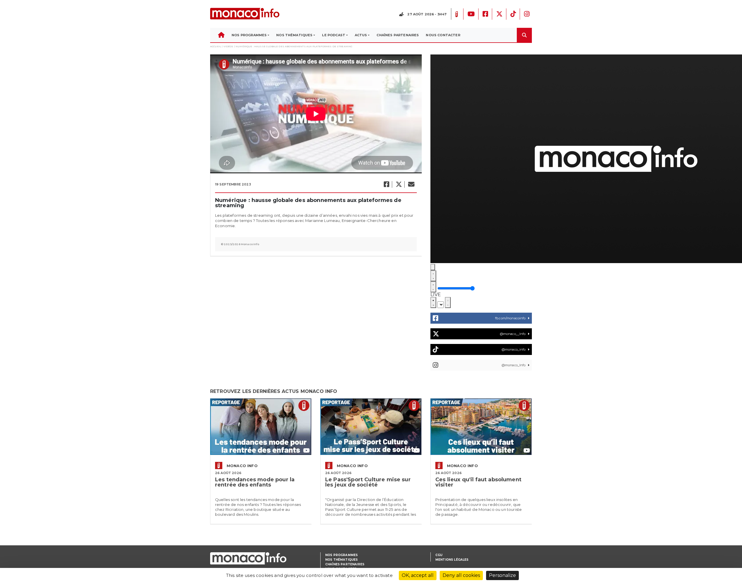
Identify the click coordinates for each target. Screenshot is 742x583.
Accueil (215, 46)
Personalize (502, 575)
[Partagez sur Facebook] (386, 184)
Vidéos (228, 46)
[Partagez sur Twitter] (398, 184)
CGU (438, 555)
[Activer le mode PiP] (433, 302)
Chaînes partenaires (344, 564)
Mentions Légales (452, 560)
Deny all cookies (461, 575)
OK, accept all (418, 575)
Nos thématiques (341, 560)
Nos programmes (341, 555)
